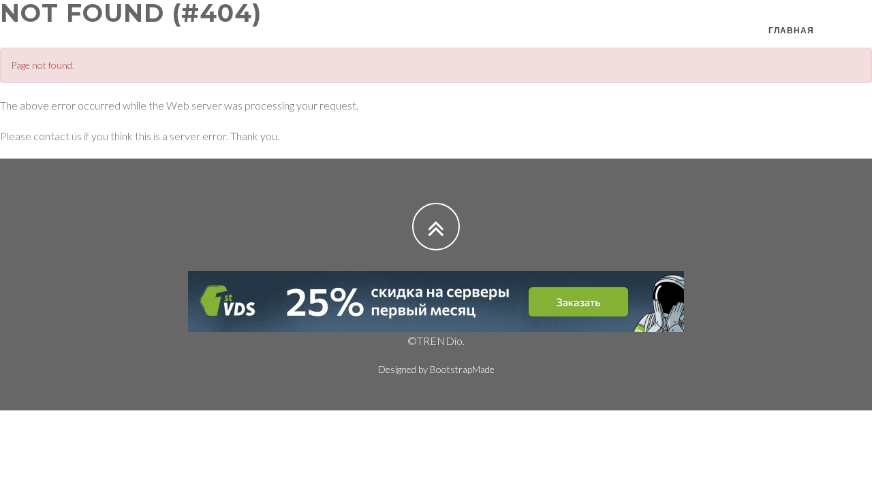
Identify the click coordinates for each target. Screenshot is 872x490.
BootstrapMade (462, 369)
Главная (791, 30)
